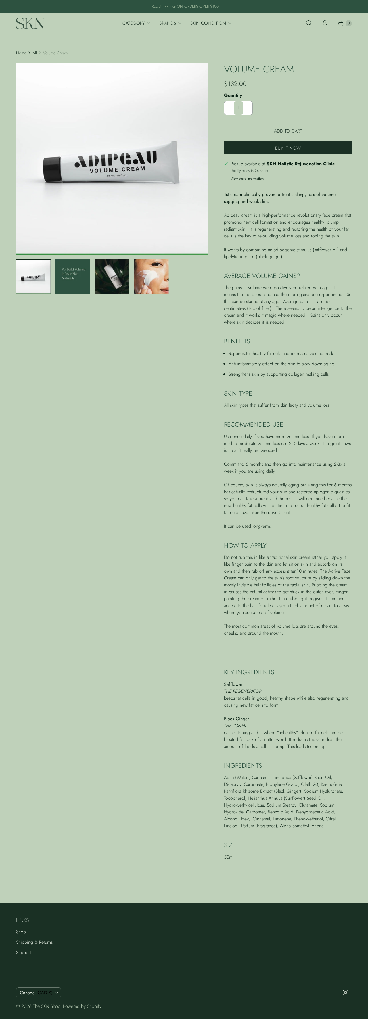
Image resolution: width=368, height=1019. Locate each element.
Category (133, 23)
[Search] (309, 23)
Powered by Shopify (82, 1006)
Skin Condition (208, 23)
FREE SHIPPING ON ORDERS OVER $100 (184, 6)
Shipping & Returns (34, 942)
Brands (167, 23)
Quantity (233, 95)
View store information (247, 179)
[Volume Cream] (112, 159)
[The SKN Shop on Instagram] (345, 992)
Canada (36, 992)
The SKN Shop (46, 1006)
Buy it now (288, 148)
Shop (21, 931)
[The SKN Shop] (30, 23)
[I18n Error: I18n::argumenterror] (33, 276)
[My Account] (325, 23)
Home (21, 53)
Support (23, 952)
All (34, 53)
